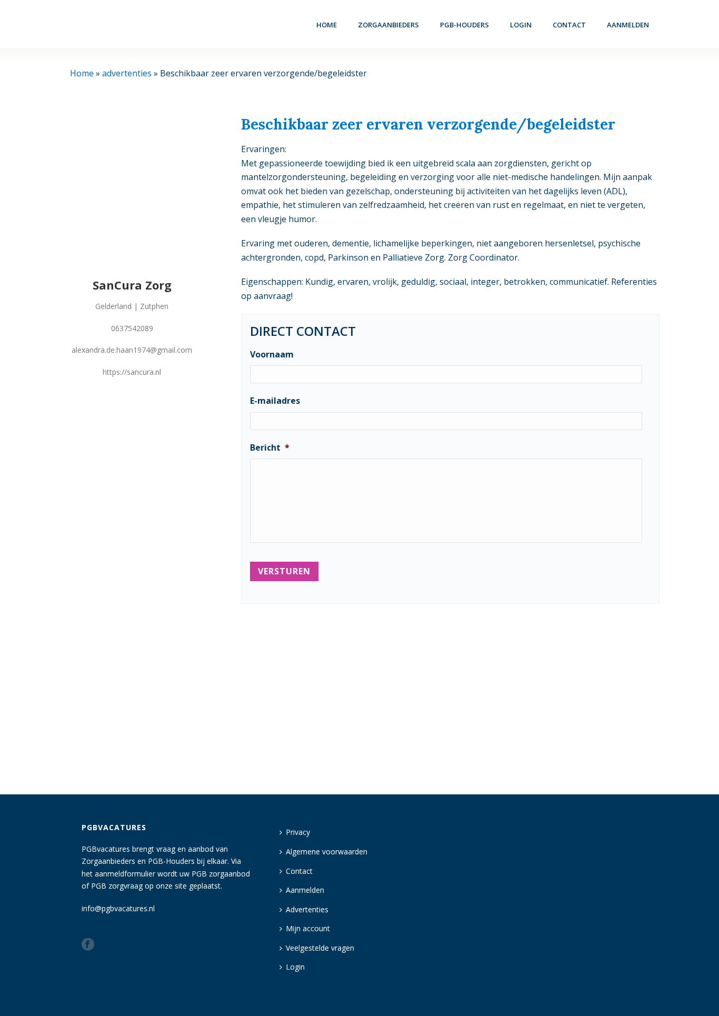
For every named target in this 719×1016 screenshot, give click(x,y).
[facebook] (88, 945)
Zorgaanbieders (388, 24)
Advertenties (307, 909)
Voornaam (272, 354)
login (521, 24)
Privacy (298, 832)
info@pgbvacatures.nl (118, 908)
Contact (569, 24)
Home (326, 24)
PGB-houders (464, 24)
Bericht (269, 447)
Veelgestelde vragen (320, 948)
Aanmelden (628, 24)
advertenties (127, 73)
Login (295, 967)
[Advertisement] (450, 694)
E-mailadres (275, 400)
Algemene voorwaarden (326, 851)
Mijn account (308, 928)
